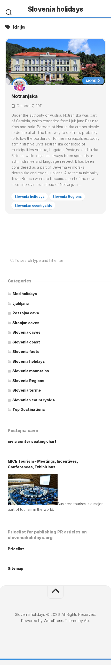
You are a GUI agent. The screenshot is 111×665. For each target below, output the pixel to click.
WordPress (53, 620)
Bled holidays (24, 293)
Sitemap (15, 568)
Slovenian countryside (33, 205)
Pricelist (16, 549)
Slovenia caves (26, 332)
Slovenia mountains (30, 371)
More (91, 81)
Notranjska (24, 96)
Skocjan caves (25, 323)
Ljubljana (20, 303)
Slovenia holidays (55, 9)
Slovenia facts (25, 351)
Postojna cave (25, 313)
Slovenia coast (26, 342)
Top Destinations (28, 409)
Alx (86, 620)
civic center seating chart (32, 441)
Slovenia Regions (67, 196)
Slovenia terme (26, 390)
